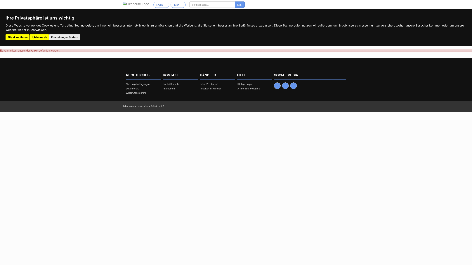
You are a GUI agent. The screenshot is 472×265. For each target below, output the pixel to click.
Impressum (169, 88)
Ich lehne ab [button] (39, 37)
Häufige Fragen (245, 84)
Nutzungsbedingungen (138, 84)
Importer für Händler (210, 88)
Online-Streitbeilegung (248, 88)
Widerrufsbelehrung (136, 92)
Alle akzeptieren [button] (17, 37)
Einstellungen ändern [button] (64, 37)
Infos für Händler (209, 84)
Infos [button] (177, 5)
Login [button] (160, 5)
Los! (239, 4)
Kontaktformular (171, 84)
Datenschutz (132, 88)
